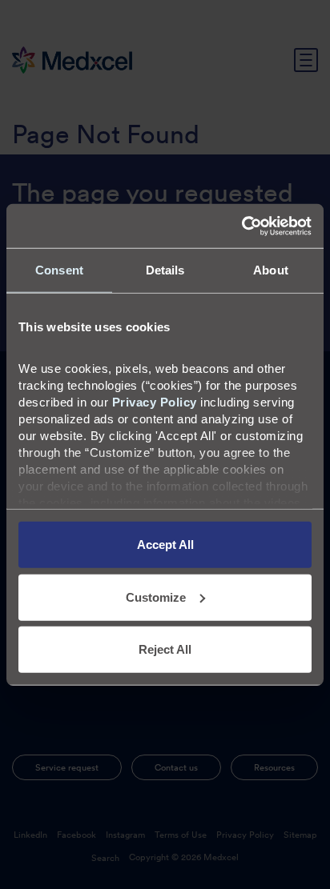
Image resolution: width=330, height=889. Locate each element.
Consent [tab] (59, 270)
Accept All (165, 544)
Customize (156, 596)
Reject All (165, 649)
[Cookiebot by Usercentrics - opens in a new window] (241, 225)
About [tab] (270, 270)
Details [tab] (165, 270)
